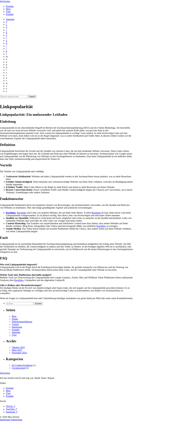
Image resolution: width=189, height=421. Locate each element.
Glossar (15, 324)
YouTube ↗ (11, 409)
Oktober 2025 (18, 347)
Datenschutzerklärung (22, 321)
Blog (8, 9)
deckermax (5, 1)
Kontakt (9, 14)
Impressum (17, 327)
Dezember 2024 (19, 352)
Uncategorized (18, 368)
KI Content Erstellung (22, 365)
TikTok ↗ (10, 406)
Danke (15, 319)
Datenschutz (16, 419)
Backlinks (11, 212)
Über (8, 11)
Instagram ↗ (12, 412)
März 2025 (17, 350)
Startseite (10, 19)
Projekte (10, 6)
